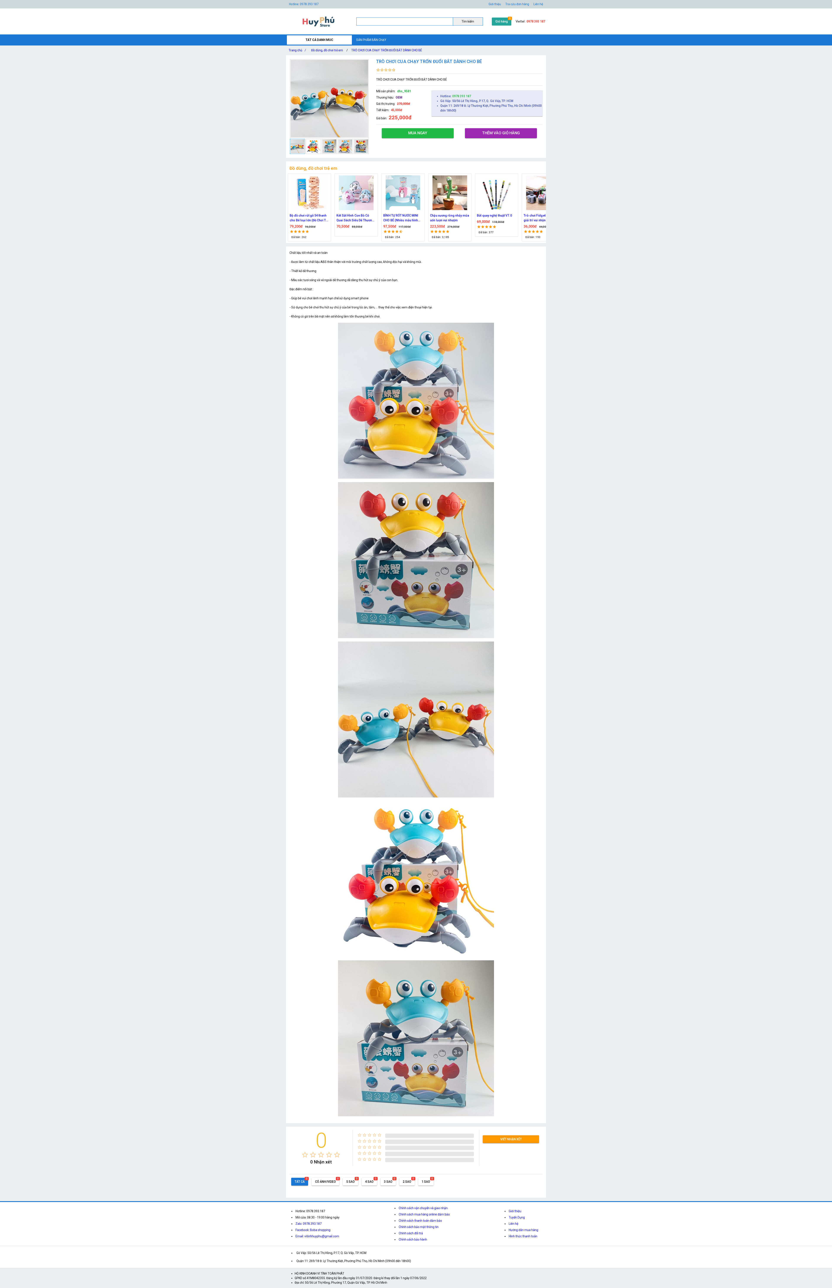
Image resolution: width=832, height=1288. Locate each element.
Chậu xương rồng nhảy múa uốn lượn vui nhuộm (355, 218)
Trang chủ (297, 50)
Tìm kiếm (468, 21)
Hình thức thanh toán (523, 1236)
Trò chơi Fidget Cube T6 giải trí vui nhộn (447, 218)
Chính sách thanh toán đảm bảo (420, 1220)
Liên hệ (538, 4)
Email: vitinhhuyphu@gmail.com (317, 1236)
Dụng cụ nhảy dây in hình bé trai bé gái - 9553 (496, 218)
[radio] (305, 1154)
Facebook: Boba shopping (313, 1230)
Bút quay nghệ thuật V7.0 (400, 215)
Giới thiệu (515, 1211)
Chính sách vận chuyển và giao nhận (423, 1208)
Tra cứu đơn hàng (517, 4)
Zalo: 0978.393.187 (309, 1223)
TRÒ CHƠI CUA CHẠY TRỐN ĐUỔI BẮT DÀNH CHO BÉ (386, 50)
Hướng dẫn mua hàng (523, 1230)
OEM (399, 97)
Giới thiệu (495, 4)
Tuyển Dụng (517, 1217)
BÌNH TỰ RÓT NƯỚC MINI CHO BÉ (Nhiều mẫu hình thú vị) (307, 218)
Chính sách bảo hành (413, 1239)
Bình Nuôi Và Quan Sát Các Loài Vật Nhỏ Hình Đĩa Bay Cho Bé (543, 218)
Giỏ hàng (501, 21)
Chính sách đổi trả (411, 1233)
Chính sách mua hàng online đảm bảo (424, 1214)
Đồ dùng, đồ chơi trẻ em (327, 50)
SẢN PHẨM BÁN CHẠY (371, 40)
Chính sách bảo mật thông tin (419, 1227)
